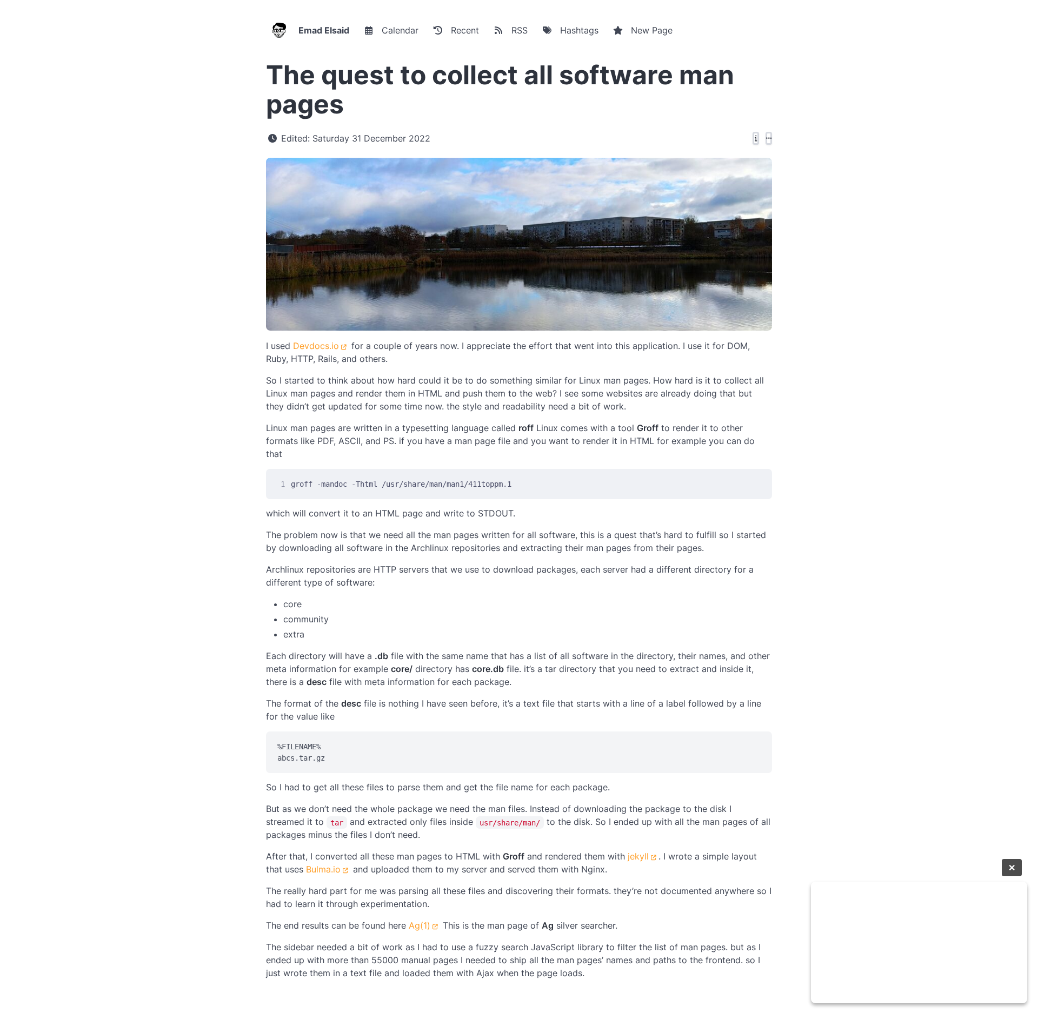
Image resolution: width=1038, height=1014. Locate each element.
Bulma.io (323, 869)
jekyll (638, 856)
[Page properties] (756, 138)
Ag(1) (419, 925)
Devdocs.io (316, 345)
